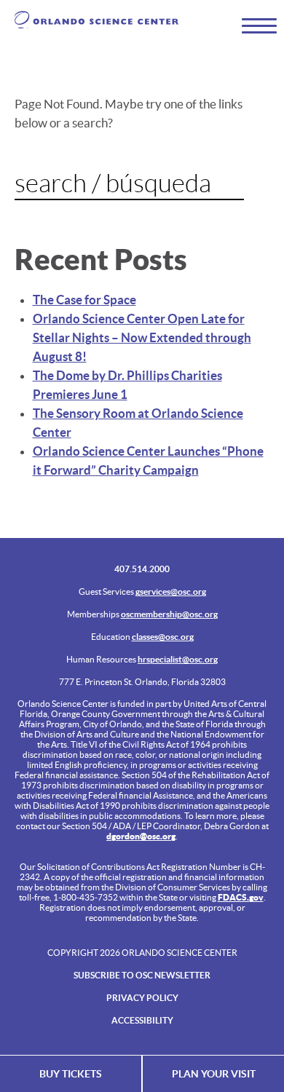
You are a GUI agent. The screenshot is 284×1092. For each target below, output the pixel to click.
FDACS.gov (241, 897)
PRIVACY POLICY (142, 997)
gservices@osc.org (170, 591)
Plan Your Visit (214, 1074)
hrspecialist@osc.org (178, 659)
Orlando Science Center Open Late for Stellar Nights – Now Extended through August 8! (142, 337)
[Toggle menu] (252, 25)
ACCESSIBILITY (142, 1020)
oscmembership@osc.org (169, 614)
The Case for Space (84, 299)
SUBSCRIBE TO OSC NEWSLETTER (142, 975)
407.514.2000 (142, 569)
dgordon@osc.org (140, 836)
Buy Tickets (70, 1074)
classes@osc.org (163, 636)
